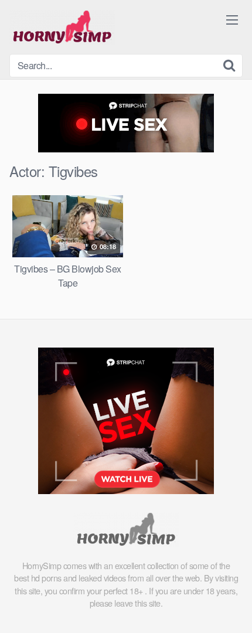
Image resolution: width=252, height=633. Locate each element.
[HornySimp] (62, 27)
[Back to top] (231, 607)
